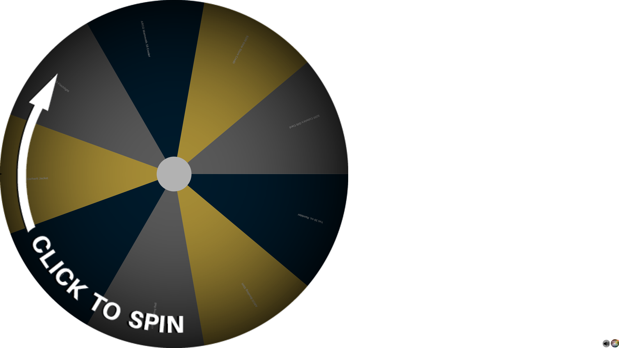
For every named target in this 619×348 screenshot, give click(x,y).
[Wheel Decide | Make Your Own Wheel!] (615, 346)
